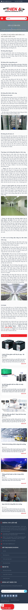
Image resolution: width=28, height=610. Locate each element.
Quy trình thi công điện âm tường (12, 504)
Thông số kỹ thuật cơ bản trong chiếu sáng (13, 474)
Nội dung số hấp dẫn (7, 570)
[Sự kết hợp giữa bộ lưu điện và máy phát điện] (14, 375)
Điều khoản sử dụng (15, 600)
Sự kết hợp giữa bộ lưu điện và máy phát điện (12, 385)
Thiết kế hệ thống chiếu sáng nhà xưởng (14, 444)
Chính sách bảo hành (7, 559)
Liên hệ (4, 551)
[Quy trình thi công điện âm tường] (14, 495)
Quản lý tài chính (6, 578)
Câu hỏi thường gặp (5, 601)
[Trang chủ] (14, 9)
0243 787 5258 (6, 608)
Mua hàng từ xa (6, 555)
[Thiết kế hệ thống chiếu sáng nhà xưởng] (14, 435)
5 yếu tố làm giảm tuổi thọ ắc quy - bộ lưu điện (13, 355)
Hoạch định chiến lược (7, 574)
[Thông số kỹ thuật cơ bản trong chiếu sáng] (14, 465)
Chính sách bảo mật (5, 600)
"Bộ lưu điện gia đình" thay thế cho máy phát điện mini (14, 414)
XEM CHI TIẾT (23, 363)
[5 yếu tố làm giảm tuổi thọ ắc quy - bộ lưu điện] (14, 345)
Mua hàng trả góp (6, 563)
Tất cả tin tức (14, 28)
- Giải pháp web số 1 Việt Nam (8, 597)
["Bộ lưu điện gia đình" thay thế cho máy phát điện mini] (14, 405)
